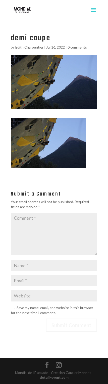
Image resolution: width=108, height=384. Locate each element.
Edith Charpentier (29, 47)
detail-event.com (54, 377)
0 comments (77, 47)
